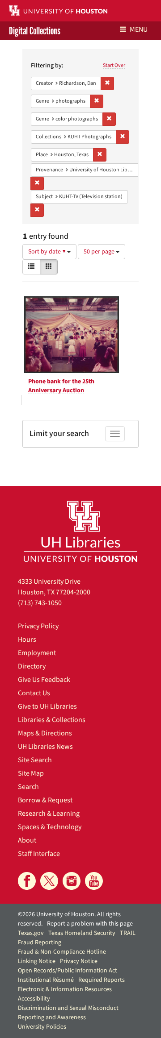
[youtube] (94, 881)
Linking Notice (36, 961)
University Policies (42, 1026)
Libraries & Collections (51, 720)
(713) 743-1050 (40, 603)
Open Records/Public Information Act (67, 970)
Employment (37, 653)
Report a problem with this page (90, 923)
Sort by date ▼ (47, 251)
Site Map (31, 773)
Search (28, 787)
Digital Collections (34, 31)
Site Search (35, 760)
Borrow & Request (45, 800)
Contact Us (34, 693)
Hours (27, 639)
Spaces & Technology (49, 827)
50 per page (100, 251)
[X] (49, 881)
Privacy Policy (38, 626)
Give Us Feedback (44, 680)
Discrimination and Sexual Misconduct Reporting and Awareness (68, 1013)
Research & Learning (49, 813)
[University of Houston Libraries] (80, 531)
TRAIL (128, 933)
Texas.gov (31, 933)
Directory (32, 666)
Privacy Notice (78, 961)
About (27, 840)
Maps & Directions (45, 733)
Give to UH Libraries (47, 706)
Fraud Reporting (39, 942)
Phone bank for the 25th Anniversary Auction (61, 386)
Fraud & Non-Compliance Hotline (62, 951)
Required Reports (101, 980)
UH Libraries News (45, 747)
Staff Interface (39, 854)
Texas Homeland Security (81, 933)
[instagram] (71, 881)
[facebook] (27, 881)
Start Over (114, 65)
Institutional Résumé (46, 980)
